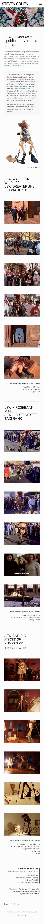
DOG (36, 63)
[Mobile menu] (41, 4)
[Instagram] (22, 915)
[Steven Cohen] (15, 4)
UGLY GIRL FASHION (27, 86)
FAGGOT (7, 66)
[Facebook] (18, 915)
